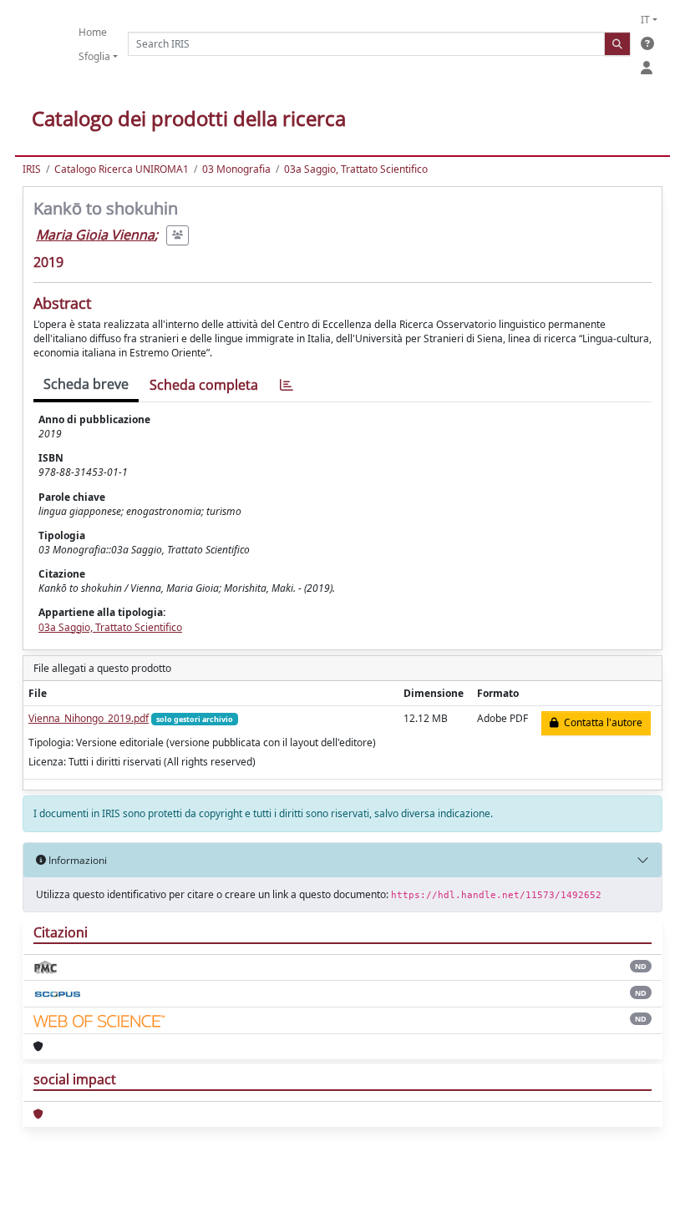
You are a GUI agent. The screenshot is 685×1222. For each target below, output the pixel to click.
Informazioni (76, 860)
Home (93, 32)
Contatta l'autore (600, 722)
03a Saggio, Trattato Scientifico (356, 169)
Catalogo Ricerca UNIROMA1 (121, 169)
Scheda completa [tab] (204, 385)
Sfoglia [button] (94, 56)
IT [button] (645, 20)
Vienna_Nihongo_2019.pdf (88, 718)
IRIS (32, 169)
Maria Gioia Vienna (95, 234)
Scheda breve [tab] (86, 384)
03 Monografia (236, 169)
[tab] (286, 385)
